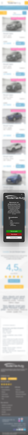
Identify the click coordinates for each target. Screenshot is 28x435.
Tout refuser (14, 234)
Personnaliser (14, 237)
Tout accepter (14, 231)
